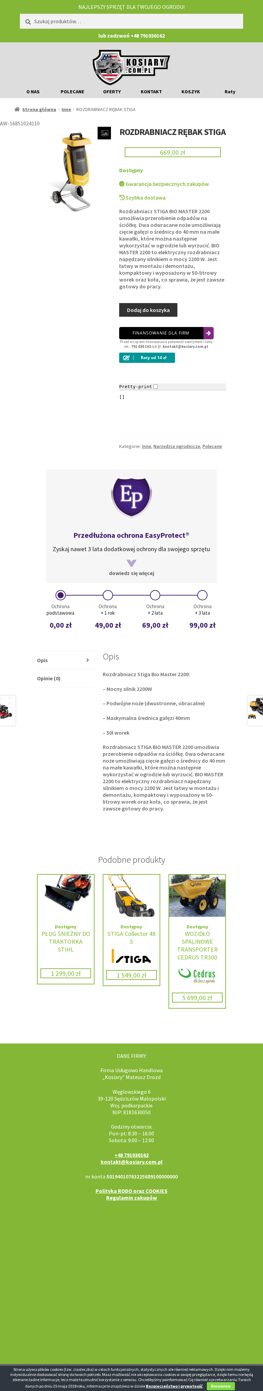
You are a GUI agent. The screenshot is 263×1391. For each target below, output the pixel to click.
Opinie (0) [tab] (49, 678)
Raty (230, 91)
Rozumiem (221, 1386)
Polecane (72, 91)
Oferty (112, 91)
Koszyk (190, 91)
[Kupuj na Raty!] (172, 358)
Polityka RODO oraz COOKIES (131, 1190)
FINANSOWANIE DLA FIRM (161, 333)
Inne (66, 109)
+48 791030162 (131, 1154)
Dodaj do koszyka (148, 309)
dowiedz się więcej (131, 573)
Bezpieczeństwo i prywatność (174, 1386)
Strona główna (39, 109)
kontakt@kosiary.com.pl (185, 346)
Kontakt (151, 91)
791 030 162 (141, 346)
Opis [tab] (42, 660)
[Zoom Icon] (104, 133)
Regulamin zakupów (131, 1197)
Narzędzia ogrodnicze (176, 446)
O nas (33, 91)
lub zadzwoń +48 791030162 (131, 35)
